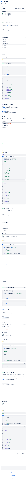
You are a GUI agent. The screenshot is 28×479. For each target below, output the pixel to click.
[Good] (24, 453)
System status (13, 471)
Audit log (7, 25)
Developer (6, 1)
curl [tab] (5, 156)
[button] (26, 1)
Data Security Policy (4, 108)
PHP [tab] (13, 156)
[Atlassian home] (1, 1)
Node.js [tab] (7, 156)
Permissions (3, 107)
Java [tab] (9, 156)
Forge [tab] (3, 156)
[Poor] (22, 453)
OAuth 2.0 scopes (4, 30)
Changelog (12, 469)
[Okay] (23, 453)
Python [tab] (11, 156)
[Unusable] (21, 453)
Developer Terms (13, 475)
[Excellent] (25, 453)
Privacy (12, 472)
